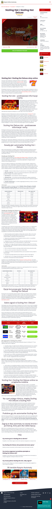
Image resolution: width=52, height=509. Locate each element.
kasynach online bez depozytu (26, 259)
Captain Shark (24, 479)
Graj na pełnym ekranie (31, 47)
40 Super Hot (15, 479)
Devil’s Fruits (33, 479)
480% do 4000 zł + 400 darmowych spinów (18, 336)
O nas (21, 492)
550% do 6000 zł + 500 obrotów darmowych (18, 332)
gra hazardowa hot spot (9, 213)
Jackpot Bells (46, 73)
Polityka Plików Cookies (36, 494)
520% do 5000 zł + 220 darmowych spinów (18, 327)
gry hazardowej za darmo (26, 91)
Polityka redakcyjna (35, 492)
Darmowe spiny (7, 496)
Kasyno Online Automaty (9, 492)
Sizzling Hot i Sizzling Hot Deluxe (6, 479)
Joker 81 (45, 65)
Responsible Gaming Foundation (35, 497)
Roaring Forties (46, 61)
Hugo (45, 69)
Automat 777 (30, 113)
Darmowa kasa (7, 494)
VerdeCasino (11, 326)
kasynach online (20, 81)
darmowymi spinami (5, 299)
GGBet (10, 330)
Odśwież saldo (5, 47)
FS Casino (11, 335)
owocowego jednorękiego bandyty (21, 157)
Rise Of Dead (46, 57)
